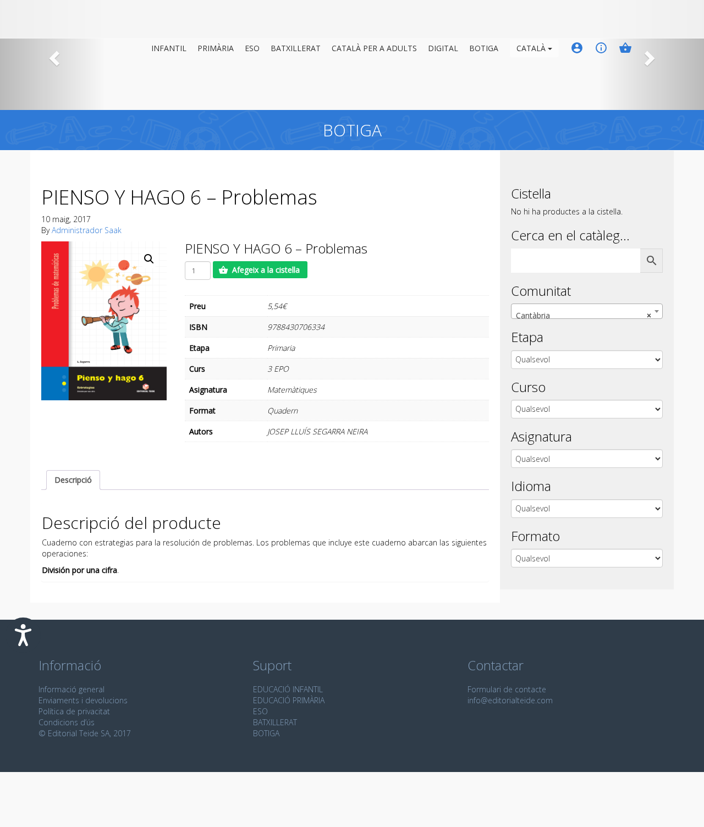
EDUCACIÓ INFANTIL (288, 689)
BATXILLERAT (275, 722)
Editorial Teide (94, 21)
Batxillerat (296, 48)
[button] (149, 259)
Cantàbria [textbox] (583, 315)
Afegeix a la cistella (266, 269)
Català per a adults (374, 48)
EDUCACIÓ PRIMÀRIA (288, 700)
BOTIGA (483, 48)
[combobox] (587, 311)
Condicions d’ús (66, 722)
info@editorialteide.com (510, 700)
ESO (252, 48)
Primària (215, 48)
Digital (443, 48)
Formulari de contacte (507, 689)
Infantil (168, 48)
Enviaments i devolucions (83, 700)
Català (532, 48)
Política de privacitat (74, 711)
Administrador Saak (87, 230)
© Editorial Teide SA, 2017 (84, 733)
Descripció (73, 480)
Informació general (71, 689)
